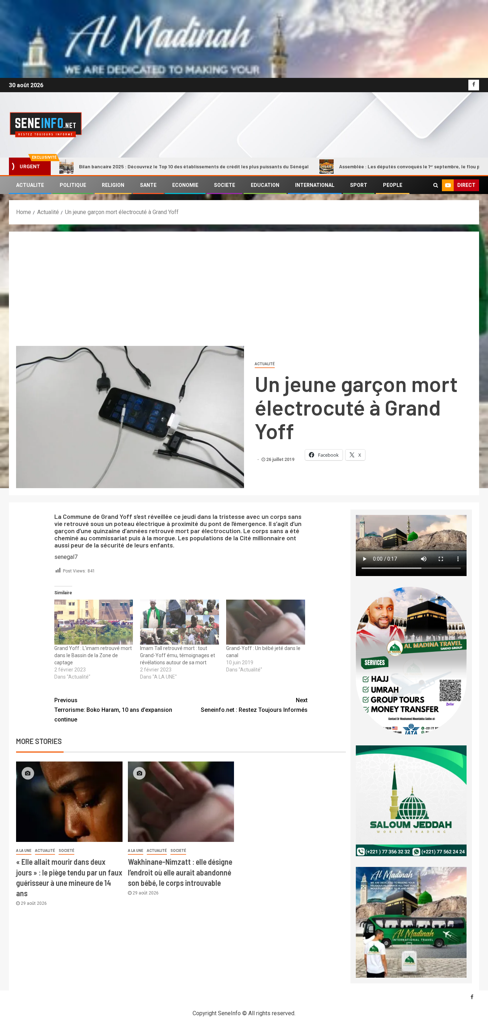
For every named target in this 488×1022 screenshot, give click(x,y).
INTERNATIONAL (314, 185)
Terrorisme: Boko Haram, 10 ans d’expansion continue (113, 710)
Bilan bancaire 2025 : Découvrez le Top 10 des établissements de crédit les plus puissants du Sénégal (148, 166)
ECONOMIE (185, 185)
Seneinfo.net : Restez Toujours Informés (254, 705)
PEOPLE (392, 185)
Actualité (265, 364)
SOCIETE (224, 185)
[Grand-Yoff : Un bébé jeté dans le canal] (265, 622)
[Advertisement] (244, 292)
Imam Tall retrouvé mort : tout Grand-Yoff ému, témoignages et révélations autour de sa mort (177, 655)
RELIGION (113, 185)
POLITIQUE (73, 185)
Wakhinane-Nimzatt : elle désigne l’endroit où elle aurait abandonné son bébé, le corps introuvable (180, 872)
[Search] (435, 185)
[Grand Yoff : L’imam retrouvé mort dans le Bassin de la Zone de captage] (93, 622)
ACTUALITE (30, 185)
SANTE (148, 185)
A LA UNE (23, 851)
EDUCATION (265, 185)
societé (66, 851)
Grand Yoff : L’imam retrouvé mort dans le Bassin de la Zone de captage (93, 655)
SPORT (358, 185)
